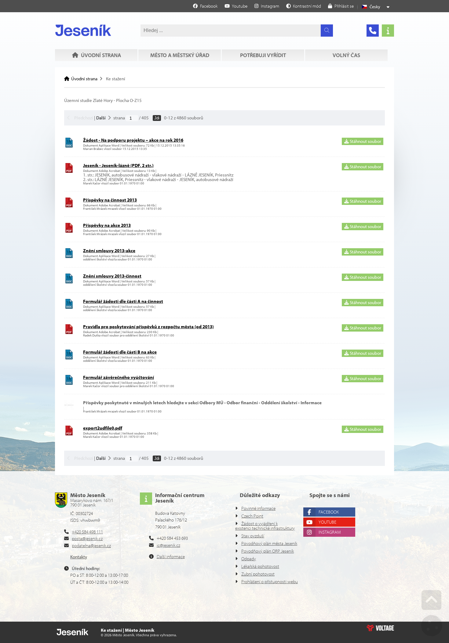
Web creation (380, 628)
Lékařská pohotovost (260, 566)
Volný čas (346, 55)
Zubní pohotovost (258, 574)
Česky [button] (375, 6)
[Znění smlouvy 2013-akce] (69, 256)
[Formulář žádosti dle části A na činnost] (69, 307)
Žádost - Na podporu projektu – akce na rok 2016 (133, 140)
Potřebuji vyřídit (263, 55)
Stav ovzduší (252, 536)
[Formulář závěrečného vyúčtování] (69, 383)
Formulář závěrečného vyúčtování (118, 377)
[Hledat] (327, 30)
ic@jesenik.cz (168, 545)
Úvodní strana (83, 30)
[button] (303, 5)
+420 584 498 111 (87, 532)
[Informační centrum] (388, 30)
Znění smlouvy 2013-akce (109, 250)
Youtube (327, 522)
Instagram (330, 532)
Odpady (248, 558)
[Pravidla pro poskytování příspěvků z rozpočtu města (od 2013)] (69, 332)
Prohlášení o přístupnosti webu (269, 581)
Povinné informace (258, 508)
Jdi (156, 118)
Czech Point (252, 516)
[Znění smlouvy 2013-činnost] (69, 282)
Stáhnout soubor (365, 141)
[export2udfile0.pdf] (69, 434)
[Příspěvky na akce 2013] (69, 231)
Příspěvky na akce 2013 (107, 225)
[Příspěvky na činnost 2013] (69, 206)
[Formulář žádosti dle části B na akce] (69, 358)
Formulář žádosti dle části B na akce (120, 352)
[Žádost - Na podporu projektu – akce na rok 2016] (69, 146)
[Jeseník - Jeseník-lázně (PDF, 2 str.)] (69, 171)
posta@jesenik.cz (87, 538)
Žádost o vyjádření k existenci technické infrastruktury (265, 526)
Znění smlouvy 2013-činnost (112, 276)
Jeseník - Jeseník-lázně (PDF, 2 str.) (118, 165)
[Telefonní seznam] (373, 30)
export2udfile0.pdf (102, 428)
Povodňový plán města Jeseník (269, 543)
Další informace (171, 556)
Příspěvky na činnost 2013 (110, 200)
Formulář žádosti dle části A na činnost (123, 301)
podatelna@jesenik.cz (91, 545)
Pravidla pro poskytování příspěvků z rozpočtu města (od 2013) (148, 326)
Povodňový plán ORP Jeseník (267, 551)
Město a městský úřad (179, 55)
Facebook (329, 512)
